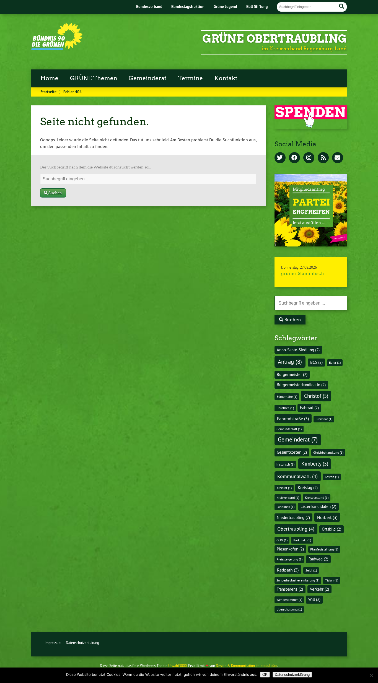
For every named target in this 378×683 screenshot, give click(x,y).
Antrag (290, 361)
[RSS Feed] (323, 158)
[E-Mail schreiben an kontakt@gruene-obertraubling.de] (337, 158)
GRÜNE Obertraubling (274, 38)
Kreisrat (284, 488)
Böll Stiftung (257, 6)
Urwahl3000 (177, 665)
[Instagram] (308, 158)
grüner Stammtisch (302, 273)
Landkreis (285, 507)
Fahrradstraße (293, 418)
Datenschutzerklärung (82, 642)
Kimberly (314, 463)
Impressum (53, 642)
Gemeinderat (148, 78)
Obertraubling (295, 529)
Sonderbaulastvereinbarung (297, 580)
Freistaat (324, 419)
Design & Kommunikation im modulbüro (246, 665)
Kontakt (225, 78)
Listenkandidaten (318, 506)
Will (314, 599)
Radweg (318, 559)
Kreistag (308, 487)
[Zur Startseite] (56, 48)
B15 (316, 362)
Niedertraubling (293, 517)
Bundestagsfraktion (187, 6)
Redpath (288, 570)
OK (265, 674)
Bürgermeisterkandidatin (301, 384)
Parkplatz (302, 540)
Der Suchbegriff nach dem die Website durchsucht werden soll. (95, 167)
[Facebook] (294, 158)
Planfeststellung (324, 549)
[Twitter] (280, 158)
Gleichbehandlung (328, 452)
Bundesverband (149, 6)
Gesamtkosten (292, 452)
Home (49, 78)
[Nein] (371, 675)
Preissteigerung (289, 559)
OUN (282, 540)
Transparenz (290, 589)
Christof (316, 396)
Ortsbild (331, 529)
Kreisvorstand (316, 497)
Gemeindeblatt (289, 429)
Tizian (331, 580)
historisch (285, 464)
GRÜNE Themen (93, 78)
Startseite (48, 91)
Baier (335, 362)
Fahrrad (309, 407)
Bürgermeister (292, 374)
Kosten (332, 477)
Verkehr (319, 589)
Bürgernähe (286, 396)
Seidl (311, 570)
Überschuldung (289, 609)
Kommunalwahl (297, 476)
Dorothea (285, 408)
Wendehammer (289, 600)
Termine (190, 78)
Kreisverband (287, 497)
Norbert (327, 517)
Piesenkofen (290, 549)
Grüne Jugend (225, 6)
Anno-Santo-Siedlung (298, 349)
